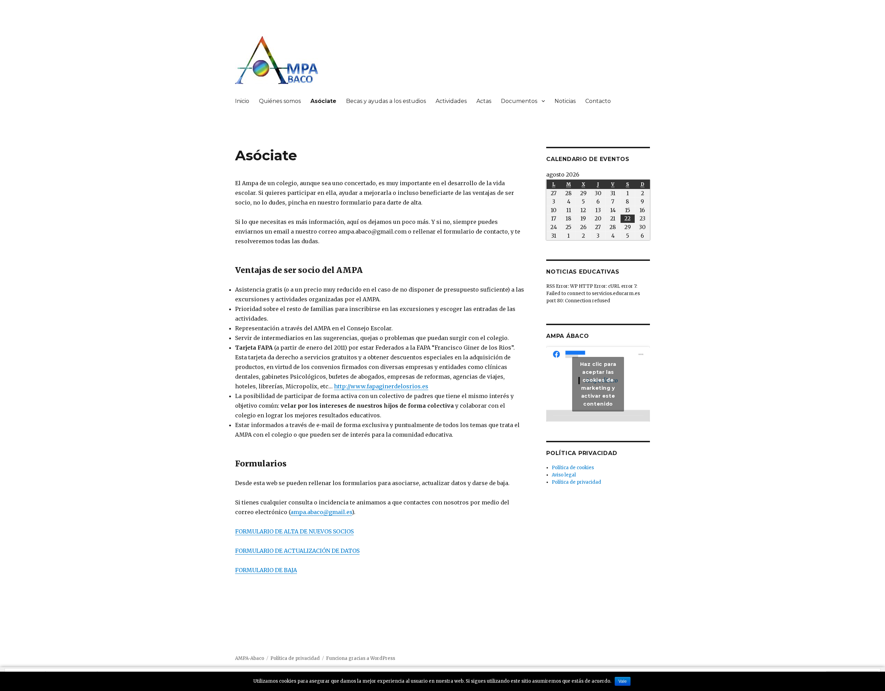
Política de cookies (573, 468)
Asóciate (323, 101)
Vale (622, 681)
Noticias (565, 101)
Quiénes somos (280, 101)
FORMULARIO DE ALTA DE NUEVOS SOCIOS (294, 531)
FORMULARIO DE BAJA (266, 570)
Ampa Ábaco (567, 336)
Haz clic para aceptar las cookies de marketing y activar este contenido (598, 384)
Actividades (451, 101)
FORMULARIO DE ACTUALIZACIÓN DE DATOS (297, 550)
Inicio (242, 101)
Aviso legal (564, 475)
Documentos (519, 101)
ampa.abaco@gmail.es (321, 512)
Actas (483, 101)
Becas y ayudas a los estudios (386, 101)
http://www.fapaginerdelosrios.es (381, 386)
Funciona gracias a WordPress (360, 658)
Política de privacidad (576, 482)
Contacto (598, 101)
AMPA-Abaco (249, 658)
